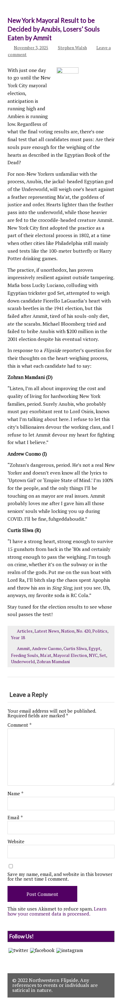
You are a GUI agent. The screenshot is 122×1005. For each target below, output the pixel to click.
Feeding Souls (24, 655)
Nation (67, 631)
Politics (99, 631)
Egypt (94, 648)
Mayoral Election (70, 655)
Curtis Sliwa (75, 648)
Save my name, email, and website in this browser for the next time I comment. (60, 876)
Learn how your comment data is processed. (57, 911)
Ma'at (45, 655)
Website (16, 841)
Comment (20, 725)
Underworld (23, 661)
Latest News (46, 631)
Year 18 (18, 637)
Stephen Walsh (72, 47)
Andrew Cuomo (47, 648)
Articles (25, 631)
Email (15, 817)
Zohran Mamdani (53, 661)
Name (15, 793)
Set (102, 655)
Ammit (23, 648)
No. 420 (83, 631)
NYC (93, 655)
